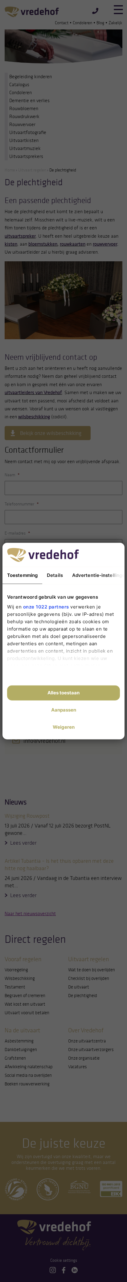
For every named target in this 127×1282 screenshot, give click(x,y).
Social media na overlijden (28, 1075)
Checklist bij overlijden (88, 978)
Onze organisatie (84, 1058)
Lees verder (23, 842)
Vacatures (77, 1066)
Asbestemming (19, 1041)
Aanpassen (63, 710)
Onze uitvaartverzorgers (91, 1049)
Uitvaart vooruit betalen (27, 1012)
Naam (12, 475)
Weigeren (64, 727)
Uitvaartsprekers (26, 156)
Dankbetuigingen (21, 1049)
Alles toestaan (63, 693)
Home (10, 170)
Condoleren (82, 22)
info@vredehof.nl (44, 740)
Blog (100, 22)
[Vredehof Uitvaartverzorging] (32, 11)
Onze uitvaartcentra (87, 1041)
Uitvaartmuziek (25, 148)
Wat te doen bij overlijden (91, 970)
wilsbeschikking (34, 417)
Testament (15, 987)
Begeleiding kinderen (30, 76)
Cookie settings (63, 1260)
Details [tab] (55, 575)
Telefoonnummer (22, 504)
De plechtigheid (82, 995)
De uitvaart (78, 987)
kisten (11, 244)
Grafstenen (15, 1058)
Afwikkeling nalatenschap (29, 1066)
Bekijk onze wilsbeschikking (50, 433)
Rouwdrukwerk (24, 116)
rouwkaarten (72, 244)
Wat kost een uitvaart (25, 1004)
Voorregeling (16, 970)
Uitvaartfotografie (27, 132)
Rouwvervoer (22, 124)
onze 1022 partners (46, 606)
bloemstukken (42, 244)
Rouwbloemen (23, 108)
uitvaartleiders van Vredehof (33, 392)
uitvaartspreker (20, 236)
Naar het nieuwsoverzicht (30, 913)
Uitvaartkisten (24, 140)
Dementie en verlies (29, 100)
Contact (61, 22)
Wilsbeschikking (20, 978)
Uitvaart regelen (32, 170)
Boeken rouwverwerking (27, 1084)
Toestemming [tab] (22, 575)
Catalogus (19, 84)
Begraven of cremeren (25, 995)
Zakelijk (115, 22)
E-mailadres (17, 533)
